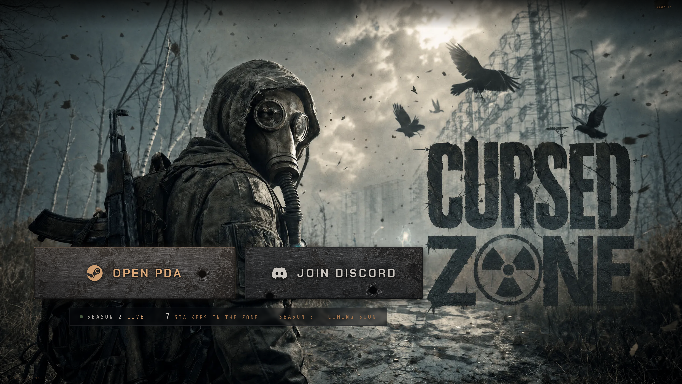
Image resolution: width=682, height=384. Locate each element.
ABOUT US (664, 7)
